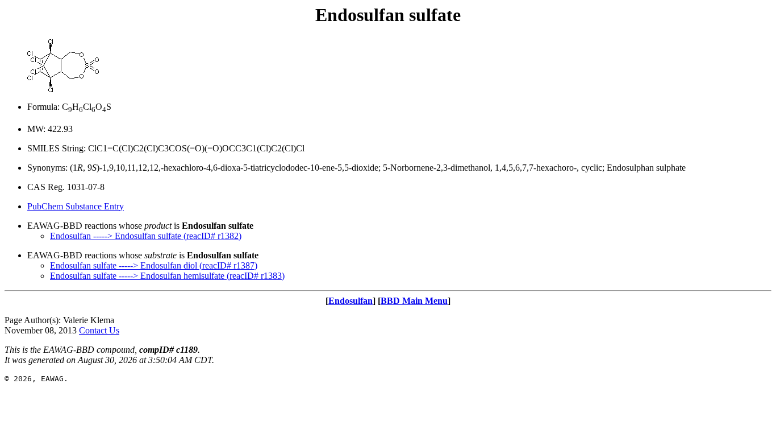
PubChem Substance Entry (75, 206)
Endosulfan (350, 301)
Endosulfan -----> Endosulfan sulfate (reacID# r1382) (145, 236)
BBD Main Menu (414, 301)
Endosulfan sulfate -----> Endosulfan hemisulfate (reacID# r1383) (167, 276)
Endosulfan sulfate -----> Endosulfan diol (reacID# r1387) (153, 265)
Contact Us (99, 330)
